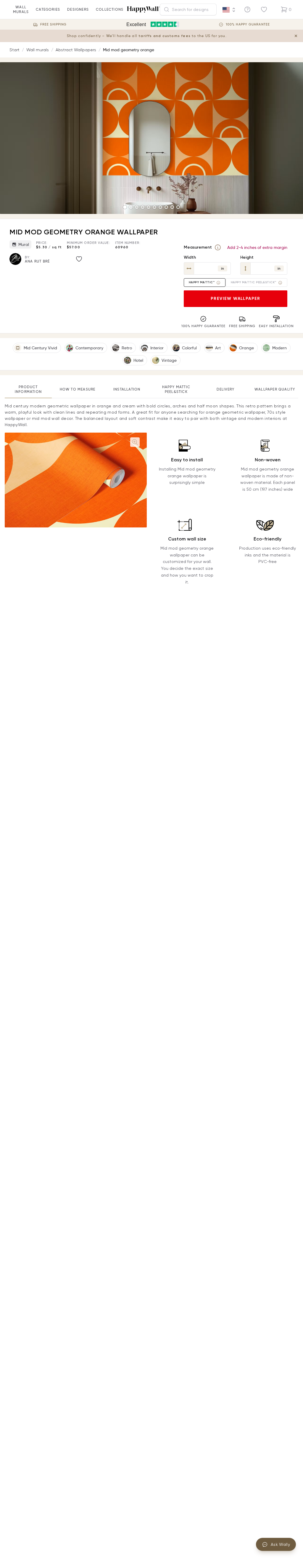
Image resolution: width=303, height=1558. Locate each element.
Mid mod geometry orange (128, 49)
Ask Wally (280, 1544)
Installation (126, 389)
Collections (109, 9)
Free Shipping (53, 24)
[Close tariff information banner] (296, 36)
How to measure (78, 389)
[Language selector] (229, 10)
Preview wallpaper (235, 298)
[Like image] (79, 259)
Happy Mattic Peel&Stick (176, 389)
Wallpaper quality (274, 389)
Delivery (226, 389)
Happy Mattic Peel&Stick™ (253, 282)
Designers (78, 9)
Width (190, 257)
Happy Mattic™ (202, 282)
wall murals (21, 9)
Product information (28, 389)
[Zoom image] (135, 442)
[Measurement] (217, 247)
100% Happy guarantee (248, 24)
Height (247, 257)
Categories (48, 9)
